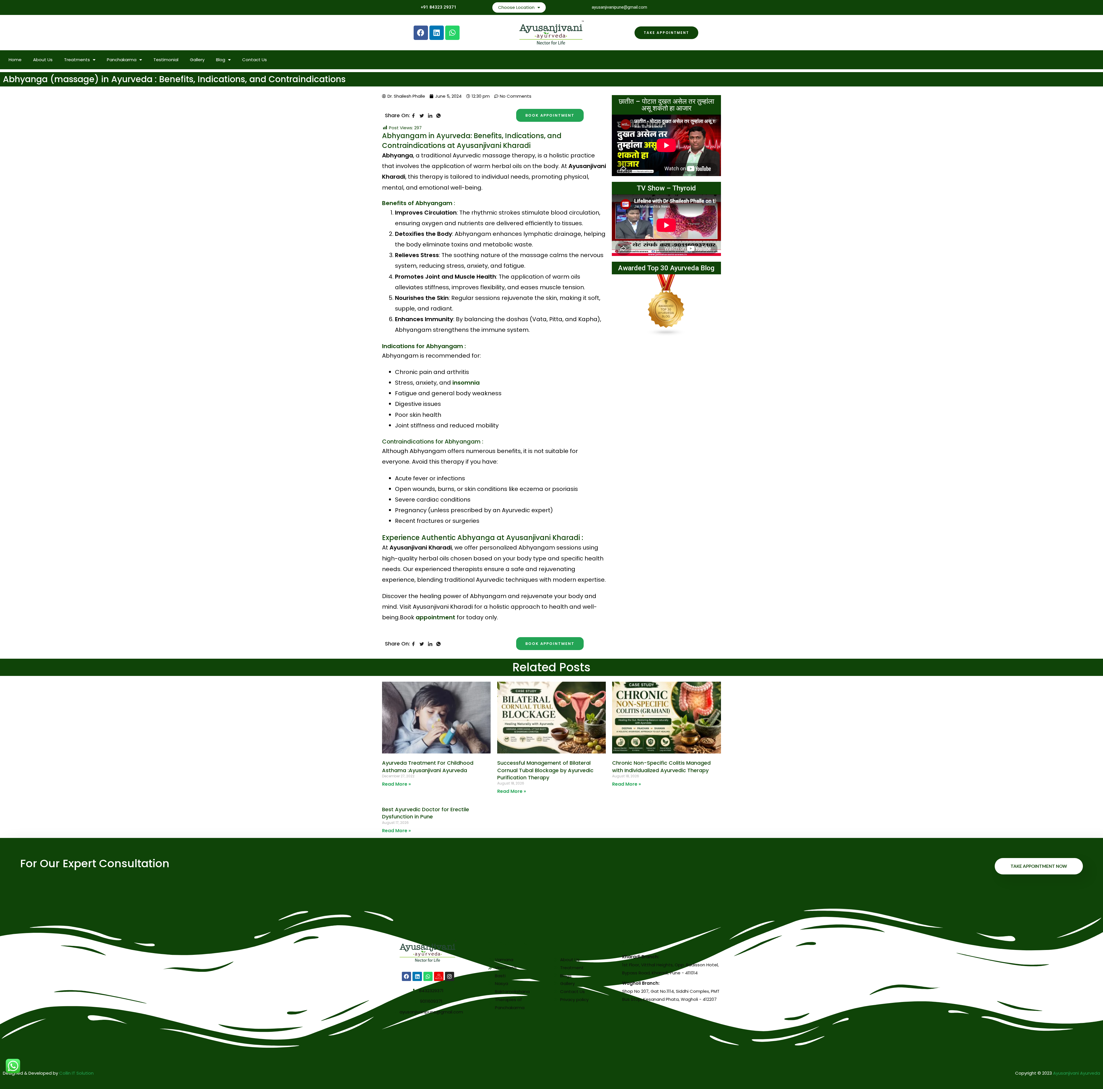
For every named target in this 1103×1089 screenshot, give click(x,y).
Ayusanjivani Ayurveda (1076, 1073)
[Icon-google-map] (438, 976)
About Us (43, 60)
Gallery (197, 60)
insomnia (466, 383)
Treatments (77, 60)
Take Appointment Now (1039, 866)
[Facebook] (421, 33)
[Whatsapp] (452, 33)
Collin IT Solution (76, 1073)
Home (15, 60)
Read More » (396, 784)
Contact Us (254, 60)
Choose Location (516, 7)
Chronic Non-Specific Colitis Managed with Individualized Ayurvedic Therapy (661, 766)
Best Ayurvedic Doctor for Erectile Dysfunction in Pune (425, 813)
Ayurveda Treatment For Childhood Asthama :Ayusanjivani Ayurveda (427, 766)
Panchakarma (121, 60)
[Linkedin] (436, 33)
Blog (220, 60)
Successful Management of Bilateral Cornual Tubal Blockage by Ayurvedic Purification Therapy (545, 770)
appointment (436, 617)
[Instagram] (449, 976)
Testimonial (165, 60)
